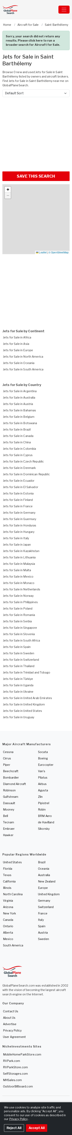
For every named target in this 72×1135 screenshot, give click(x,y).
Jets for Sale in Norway (18, 595)
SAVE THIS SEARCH (36, 176)
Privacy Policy (12, 1030)
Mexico (8, 939)
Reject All (14, 1128)
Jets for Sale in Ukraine (18, 691)
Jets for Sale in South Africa (21, 640)
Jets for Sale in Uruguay (18, 717)
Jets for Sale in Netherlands (21, 589)
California (9, 881)
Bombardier (11, 777)
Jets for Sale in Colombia (19, 448)
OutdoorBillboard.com (18, 1086)
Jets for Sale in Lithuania (19, 557)
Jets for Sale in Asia (16, 343)
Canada (8, 919)
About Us (9, 1017)
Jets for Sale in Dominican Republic (26, 474)
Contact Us (10, 1011)
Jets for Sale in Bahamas (19, 410)
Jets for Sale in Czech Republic (23, 461)
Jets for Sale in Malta (17, 570)
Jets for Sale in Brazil (17, 429)
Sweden (43, 939)
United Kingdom (49, 894)
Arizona (8, 907)
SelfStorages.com (15, 1073)
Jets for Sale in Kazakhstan (21, 551)
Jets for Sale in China (17, 442)
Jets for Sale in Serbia (17, 621)
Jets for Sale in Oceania (18, 363)
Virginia (8, 900)
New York (9, 913)
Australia (44, 875)
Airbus (42, 784)
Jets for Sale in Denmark (19, 468)
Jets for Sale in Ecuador (18, 480)
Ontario (8, 926)
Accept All (37, 1128)
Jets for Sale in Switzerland (21, 659)
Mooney (8, 809)
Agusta (43, 790)
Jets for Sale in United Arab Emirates (27, 698)
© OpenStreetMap (59, 252)
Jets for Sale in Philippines (20, 602)
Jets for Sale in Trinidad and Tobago (26, 672)
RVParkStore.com (15, 1067)
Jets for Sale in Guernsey (19, 519)
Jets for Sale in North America (23, 356)
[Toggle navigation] (64, 10)
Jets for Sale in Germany (19, 512)
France (42, 913)
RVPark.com (11, 1060)
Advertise (9, 1024)
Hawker (8, 835)
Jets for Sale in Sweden (18, 653)
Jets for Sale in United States (22, 710)
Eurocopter (45, 764)
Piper (6, 764)
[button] (8, 190)
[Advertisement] (36, 133)
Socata (43, 752)
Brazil (41, 862)
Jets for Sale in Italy (16, 538)
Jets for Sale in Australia (19, 397)
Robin (42, 809)
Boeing (43, 758)
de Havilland (46, 822)
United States (12, 862)
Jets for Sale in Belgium (18, 416)
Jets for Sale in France (18, 506)
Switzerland (46, 907)
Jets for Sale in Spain (17, 647)
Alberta (8, 932)
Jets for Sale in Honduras (19, 525)
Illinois (7, 887)
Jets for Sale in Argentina (20, 391)
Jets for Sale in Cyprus (18, 455)
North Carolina (13, 894)
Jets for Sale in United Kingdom (24, 704)
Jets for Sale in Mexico (18, 576)
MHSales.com (12, 1080)
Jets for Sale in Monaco (18, 583)
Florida (7, 868)
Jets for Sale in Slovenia (19, 634)
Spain (41, 926)
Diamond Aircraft (14, 784)
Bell (5, 816)
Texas (7, 875)
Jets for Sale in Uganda (18, 685)
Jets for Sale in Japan (17, 544)
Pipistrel (43, 803)
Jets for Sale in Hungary (18, 531)
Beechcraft (10, 771)
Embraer (9, 828)
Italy (41, 919)
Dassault (9, 803)
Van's (41, 771)
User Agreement (14, 1037)
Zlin (40, 796)
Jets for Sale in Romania (19, 615)
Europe (43, 887)
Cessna (8, 752)
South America (13, 945)
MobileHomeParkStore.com (22, 1054)
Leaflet (42, 252)
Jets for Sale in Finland (18, 499)
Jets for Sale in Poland (17, 608)
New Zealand (47, 881)
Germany (44, 900)
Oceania (43, 868)
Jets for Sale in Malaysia (19, 563)
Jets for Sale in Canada (18, 436)
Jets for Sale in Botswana (20, 423)
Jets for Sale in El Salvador (20, 487)
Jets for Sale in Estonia (18, 493)
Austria (43, 932)
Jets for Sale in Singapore (20, 627)
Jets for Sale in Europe (18, 350)
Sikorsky (44, 828)
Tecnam (8, 822)
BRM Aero (45, 816)
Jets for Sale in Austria (18, 404)
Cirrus (7, 758)
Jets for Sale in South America (23, 369)
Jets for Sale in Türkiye (18, 678)
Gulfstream (10, 796)
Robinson (9, 790)
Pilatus (42, 777)
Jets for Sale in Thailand (19, 666)
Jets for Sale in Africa (17, 337)
